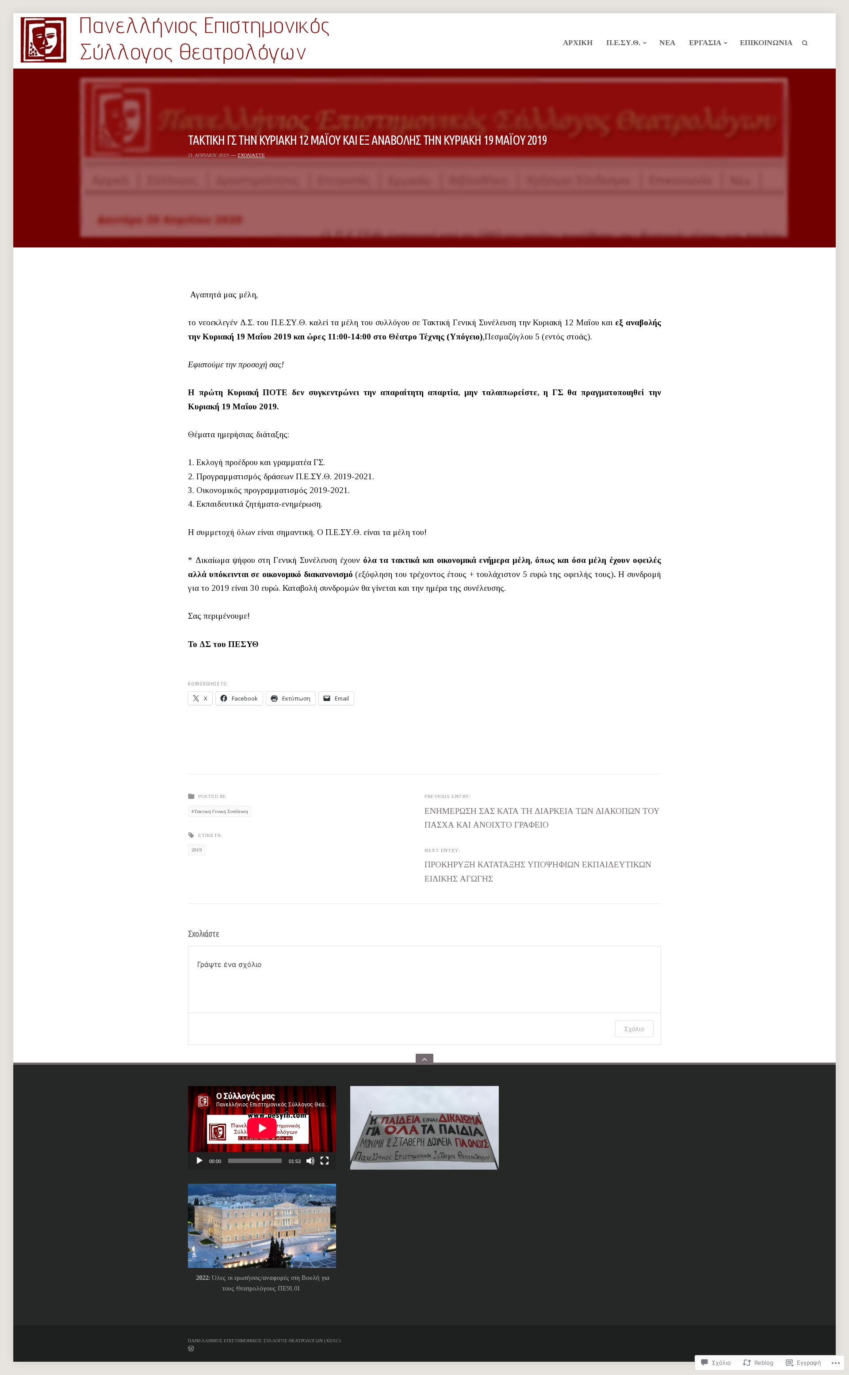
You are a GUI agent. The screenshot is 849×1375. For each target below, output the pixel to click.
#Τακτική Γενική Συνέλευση (219, 811)
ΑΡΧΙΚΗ (578, 43)
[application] (262, 1128)
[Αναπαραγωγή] (199, 1160)
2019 (196, 849)
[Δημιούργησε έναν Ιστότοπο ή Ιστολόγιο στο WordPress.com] (326, 1347)
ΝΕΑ (667, 43)
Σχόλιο (634, 1028)
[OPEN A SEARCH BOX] (804, 43)
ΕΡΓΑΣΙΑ (705, 43)
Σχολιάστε (251, 155)
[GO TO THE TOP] (424, 1059)
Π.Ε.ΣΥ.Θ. (623, 43)
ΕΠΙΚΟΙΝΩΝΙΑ (766, 43)
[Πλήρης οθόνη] (324, 1160)
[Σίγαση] (310, 1160)
